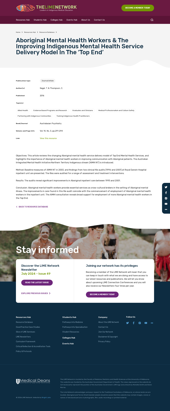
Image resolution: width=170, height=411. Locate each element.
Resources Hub (23, 20)
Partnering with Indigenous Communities (34, 116)
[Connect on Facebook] (134, 323)
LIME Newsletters (23, 337)
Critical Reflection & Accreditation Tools (33, 346)
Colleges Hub (57, 20)
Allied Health (23, 110)
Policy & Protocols (24, 351)
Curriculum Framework (25, 341)
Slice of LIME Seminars (25, 332)
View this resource (48, 138)
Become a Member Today (102, 294)
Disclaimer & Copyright (108, 337)
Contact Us (99, 20)
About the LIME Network (108, 322)
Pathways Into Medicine (72, 322)
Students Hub (40, 20)
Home (18, 32)
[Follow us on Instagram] (140, 323)
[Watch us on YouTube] (146, 323)
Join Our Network (105, 332)
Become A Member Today (137, 8)
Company (102, 317)
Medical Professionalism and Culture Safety (116, 110)
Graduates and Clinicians (82, 110)
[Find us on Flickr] (152, 323)
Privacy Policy (104, 341)
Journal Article (48, 81)
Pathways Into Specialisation (75, 327)
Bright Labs (46, 397)
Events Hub (72, 20)
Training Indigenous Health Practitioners (73, 116)
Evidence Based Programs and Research (50, 110)
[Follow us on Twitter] (127, 323)
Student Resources (70, 332)
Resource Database (46, 32)
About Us (85, 20)
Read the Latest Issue (37, 282)
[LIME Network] (46, 8)
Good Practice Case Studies (28, 327)
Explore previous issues (34, 293)
